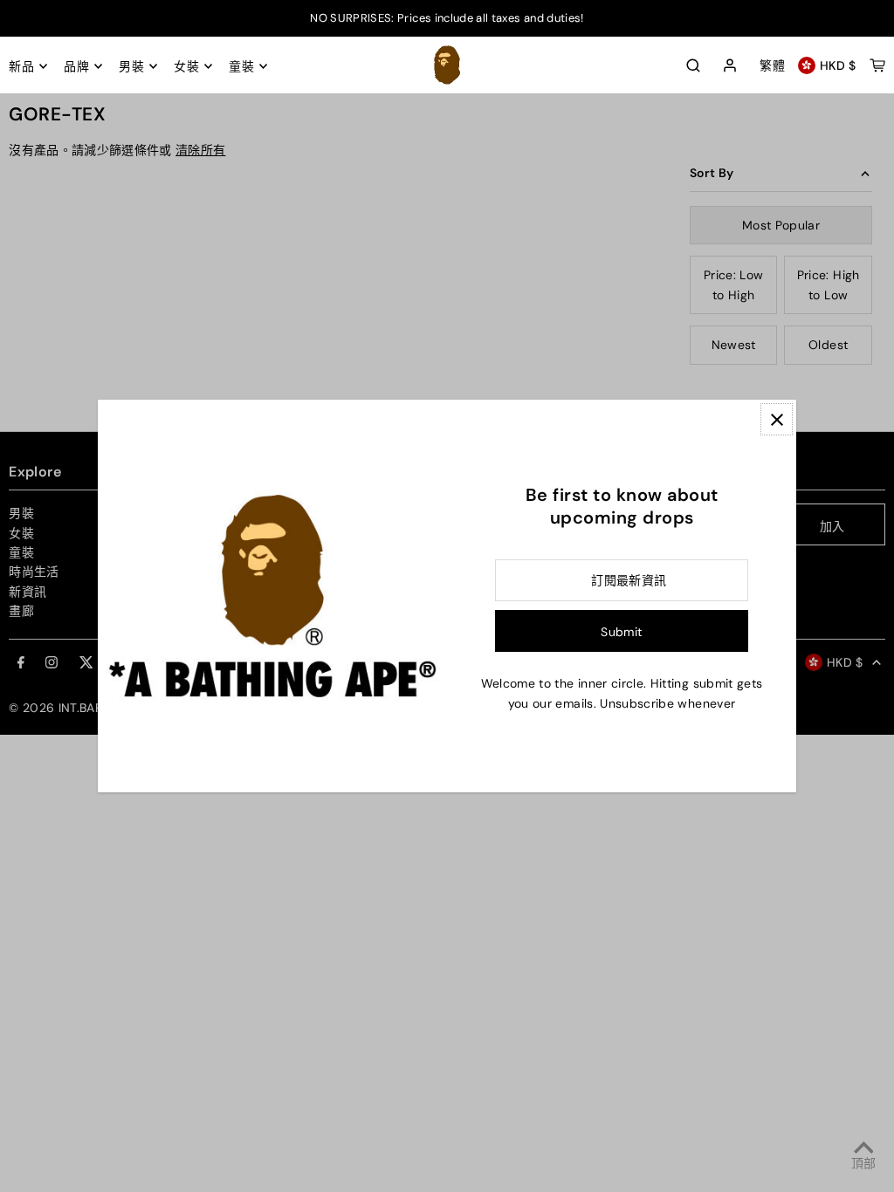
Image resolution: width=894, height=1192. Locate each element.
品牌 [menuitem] (76, 66)
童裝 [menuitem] (241, 66)
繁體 (772, 65)
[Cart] (877, 65)
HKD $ (838, 65)
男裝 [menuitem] (131, 66)
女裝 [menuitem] (186, 66)
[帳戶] (730, 66)
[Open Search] (693, 65)
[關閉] (776, 419)
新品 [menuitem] (21, 66)
